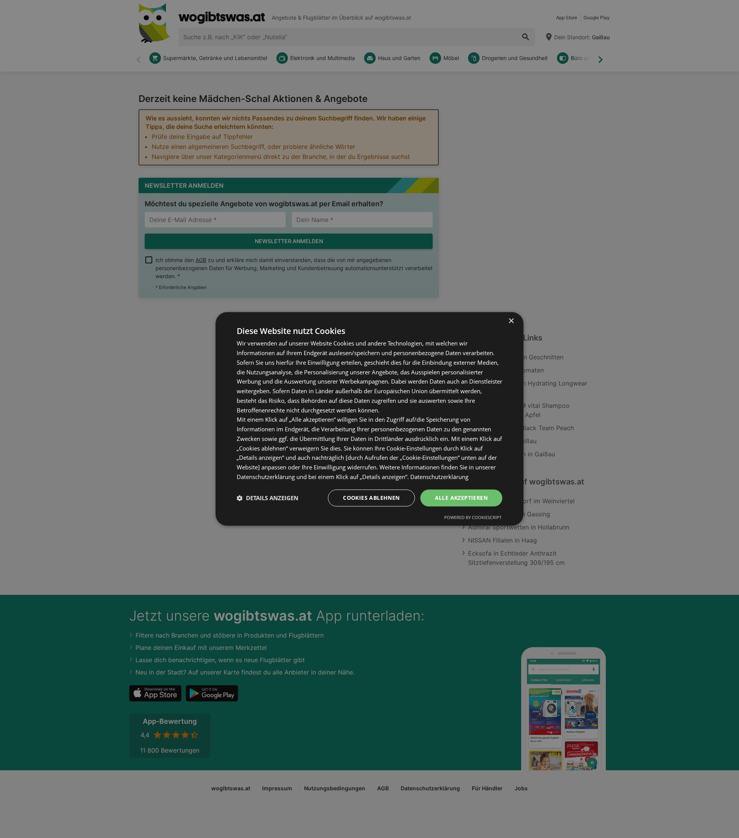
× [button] (511, 321)
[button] (267, 498)
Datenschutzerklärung (439, 477)
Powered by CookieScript (473, 518)
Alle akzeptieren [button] (461, 497)
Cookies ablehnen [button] (371, 497)
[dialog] (369, 419)
